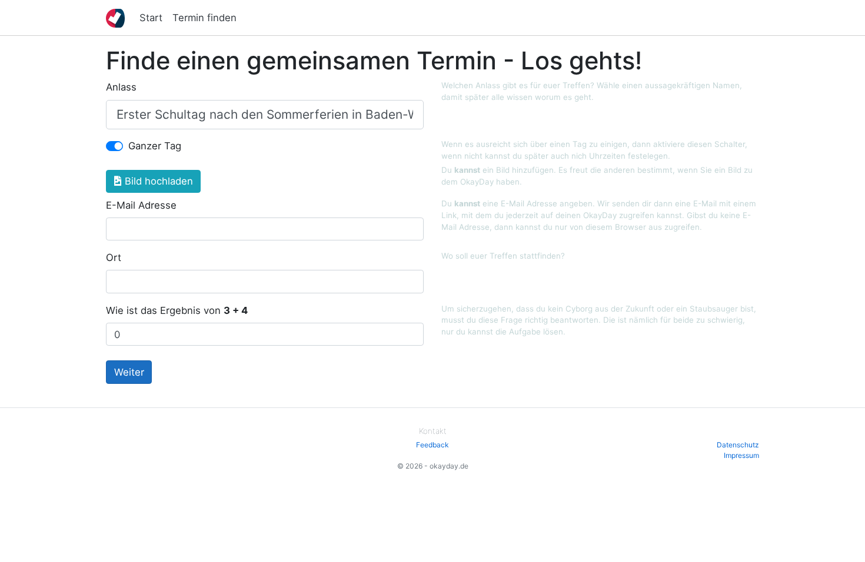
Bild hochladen (157, 181)
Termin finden (204, 18)
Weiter (129, 372)
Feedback (432, 444)
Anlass (121, 87)
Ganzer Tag (154, 146)
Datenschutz (738, 444)
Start (150, 18)
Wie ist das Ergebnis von (177, 310)
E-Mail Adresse (141, 205)
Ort (113, 257)
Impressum (741, 455)
